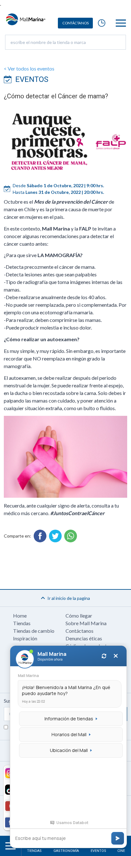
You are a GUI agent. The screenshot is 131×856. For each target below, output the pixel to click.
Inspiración (25, 638)
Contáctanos (79, 631)
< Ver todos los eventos (29, 68)
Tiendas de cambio (33, 631)
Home (20, 616)
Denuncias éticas (84, 638)
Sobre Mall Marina (86, 623)
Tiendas (22, 623)
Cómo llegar (79, 616)
